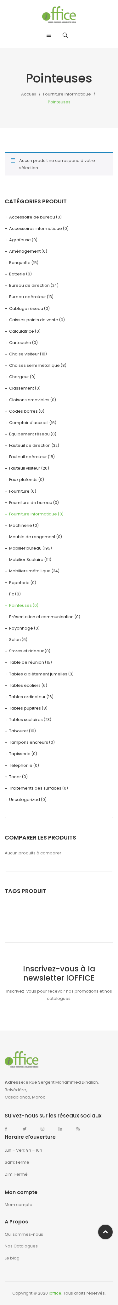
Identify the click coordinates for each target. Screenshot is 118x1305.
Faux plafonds (23, 480)
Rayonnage (21, 628)
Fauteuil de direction (30, 445)
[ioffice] (59, 14)
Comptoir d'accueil (28, 423)
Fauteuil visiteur (24, 468)
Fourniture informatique (67, 94)
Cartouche (20, 343)
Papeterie (19, 583)
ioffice (55, 1293)
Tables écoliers (25, 685)
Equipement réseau (29, 434)
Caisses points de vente (33, 320)
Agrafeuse (20, 240)
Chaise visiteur (24, 354)
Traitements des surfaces (35, 788)
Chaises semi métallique (34, 365)
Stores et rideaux (26, 651)
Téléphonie (20, 765)
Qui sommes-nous (24, 1234)
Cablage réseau (26, 308)
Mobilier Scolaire (26, 560)
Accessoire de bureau (32, 217)
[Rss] (81, 1129)
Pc (11, 594)
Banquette (20, 263)
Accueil (28, 94)
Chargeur (19, 377)
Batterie (17, 274)
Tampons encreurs (28, 742)
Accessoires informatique (35, 228)
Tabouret (18, 731)
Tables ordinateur (27, 697)
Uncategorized (24, 800)
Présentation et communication (41, 617)
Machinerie (20, 525)
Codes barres (23, 411)
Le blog (12, 1258)
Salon (15, 640)
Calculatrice (21, 331)
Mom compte (18, 1205)
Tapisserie (20, 754)
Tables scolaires (26, 720)
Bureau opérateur (27, 297)
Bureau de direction (29, 285)
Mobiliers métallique (30, 571)
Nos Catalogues (21, 1246)
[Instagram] (46, 1129)
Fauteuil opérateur (28, 457)
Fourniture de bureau (30, 503)
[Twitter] (28, 1129)
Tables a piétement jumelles (38, 674)
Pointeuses (20, 605)
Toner (15, 777)
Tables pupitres (25, 708)
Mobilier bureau (25, 548)
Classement (21, 388)
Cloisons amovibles (29, 400)
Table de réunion (26, 662)
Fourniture (19, 491)
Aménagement (25, 251)
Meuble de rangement (32, 537)
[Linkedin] (64, 1129)
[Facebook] (10, 1129)
